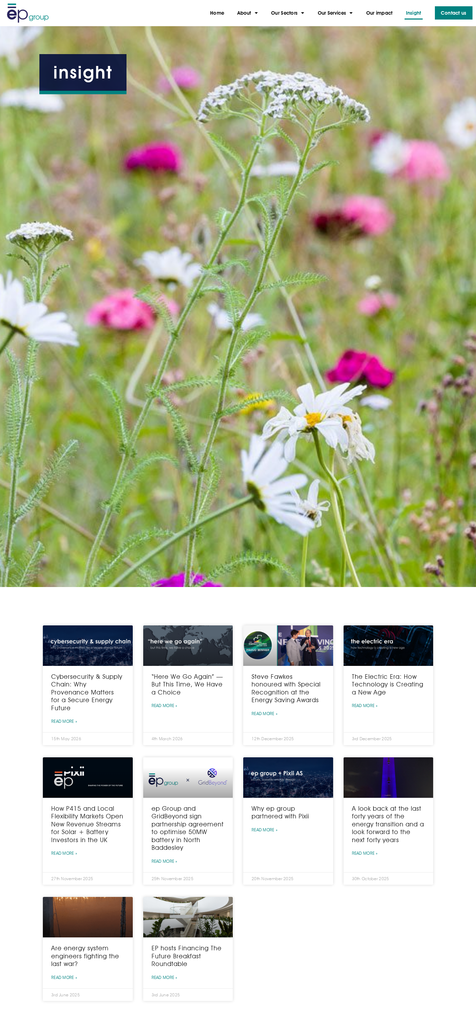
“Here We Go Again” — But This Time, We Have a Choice (187, 684)
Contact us (454, 13)
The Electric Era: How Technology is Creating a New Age (387, 684)
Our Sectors (284, 13)
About (244, 13)
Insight (413, 13)
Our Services (332, 13)
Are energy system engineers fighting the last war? (85, 955)
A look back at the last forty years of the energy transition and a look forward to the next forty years (388, 824)
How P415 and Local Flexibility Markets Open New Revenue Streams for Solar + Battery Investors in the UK (87, 824)
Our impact (379, 13)
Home (217, 13)
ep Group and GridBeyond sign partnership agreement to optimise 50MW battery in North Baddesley (188, 828)
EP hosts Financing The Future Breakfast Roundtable (187, 955)
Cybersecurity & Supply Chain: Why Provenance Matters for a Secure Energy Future (86, 692)
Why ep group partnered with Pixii (280, 812)
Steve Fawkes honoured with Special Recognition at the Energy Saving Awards (286, 688)
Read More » (64, 721)
